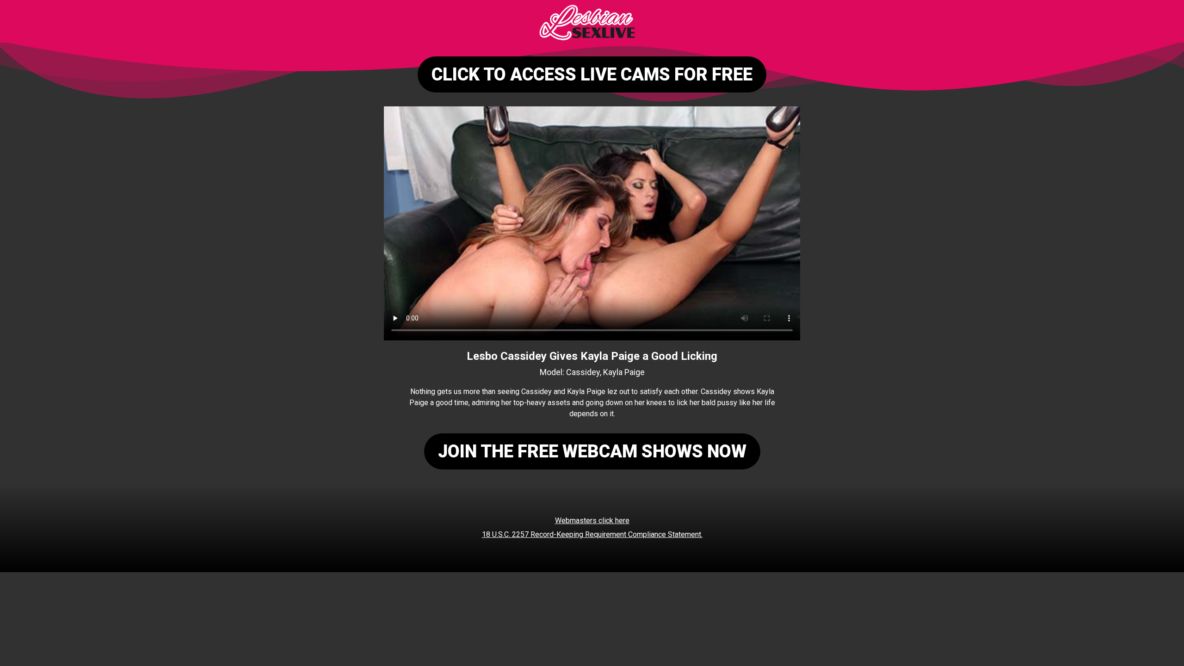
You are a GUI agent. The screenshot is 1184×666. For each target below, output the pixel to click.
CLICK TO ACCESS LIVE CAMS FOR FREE (592, 74)
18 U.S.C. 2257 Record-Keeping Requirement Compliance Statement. (592, 534)
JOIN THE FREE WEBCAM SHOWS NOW (592, 451)
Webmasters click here (592, 520)
